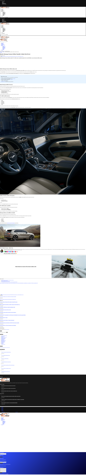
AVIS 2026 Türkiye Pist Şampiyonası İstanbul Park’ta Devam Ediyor (8, 385)
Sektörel (2, 10)
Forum (2, 424)
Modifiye (4, 13)
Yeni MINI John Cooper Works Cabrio (5, 309)
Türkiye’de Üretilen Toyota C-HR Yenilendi (5, 281)
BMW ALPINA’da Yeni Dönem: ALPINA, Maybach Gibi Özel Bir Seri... (10, 304)
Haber (2, 9)
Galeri (3, 14)
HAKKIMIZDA (4, 3)
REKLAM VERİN (4, 21)
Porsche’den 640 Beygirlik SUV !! (4, 280)
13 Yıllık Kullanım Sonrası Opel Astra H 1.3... (5, 371)
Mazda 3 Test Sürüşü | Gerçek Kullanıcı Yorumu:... (6, 368)
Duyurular (4, 30)
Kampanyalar (3, 338)
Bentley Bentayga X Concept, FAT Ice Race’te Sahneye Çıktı (25, 266)
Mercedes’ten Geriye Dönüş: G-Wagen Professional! (7, 320)
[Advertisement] (38, 63)
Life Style (2, 339)
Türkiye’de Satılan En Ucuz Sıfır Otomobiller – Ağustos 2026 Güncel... (8, 388)
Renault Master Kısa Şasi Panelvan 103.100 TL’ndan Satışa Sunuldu (9, 322)
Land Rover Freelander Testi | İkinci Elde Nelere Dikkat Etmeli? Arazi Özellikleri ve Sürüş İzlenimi (12, 399)
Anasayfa (2, 25)
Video (3, 15)
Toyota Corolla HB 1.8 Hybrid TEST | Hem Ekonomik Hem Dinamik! (9, 402)
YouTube (12, 79)
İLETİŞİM (3, 1)
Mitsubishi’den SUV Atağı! (3, 317)
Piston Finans (3, 341)
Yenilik (3, 28)
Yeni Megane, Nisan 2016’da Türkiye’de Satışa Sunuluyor (8, 312)
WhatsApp (14, 78)
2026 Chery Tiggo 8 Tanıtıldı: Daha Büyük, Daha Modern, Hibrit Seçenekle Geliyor (10, 396)
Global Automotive (3, 337)
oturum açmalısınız (7, 329)
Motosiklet (4, 12)
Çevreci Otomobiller (4, 335)
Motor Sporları (3, 340)
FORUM (3, 20)
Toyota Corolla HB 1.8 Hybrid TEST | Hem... (5, 355)
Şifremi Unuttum (2, 458)
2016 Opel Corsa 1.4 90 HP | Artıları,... (5, 358)
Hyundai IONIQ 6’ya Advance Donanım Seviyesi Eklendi (8, 325)
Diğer (2, 11)
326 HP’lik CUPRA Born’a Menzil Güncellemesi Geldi (7, 307)
